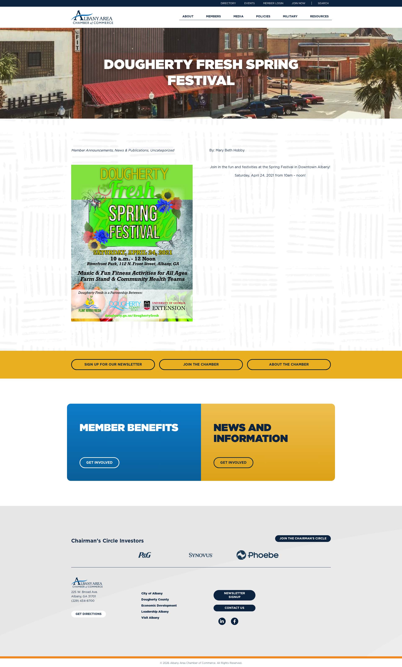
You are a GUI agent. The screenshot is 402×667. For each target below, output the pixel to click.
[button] (323, 3)
